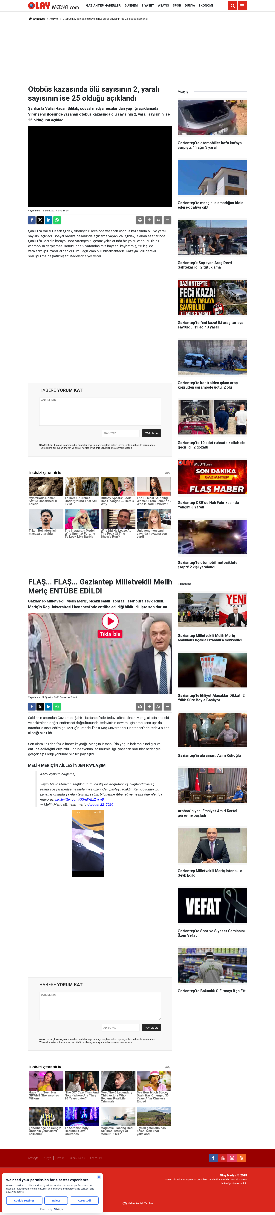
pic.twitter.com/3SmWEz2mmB (79, 799)
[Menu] (242, 6)
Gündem (131, 5)
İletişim (60, 1158)
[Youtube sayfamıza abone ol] (222, 1158)
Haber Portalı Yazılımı (140, 1203)
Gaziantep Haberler (103, 5)
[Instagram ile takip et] (232, 1158)
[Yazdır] (140, 220)
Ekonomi (206, 5)
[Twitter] (40, 220)
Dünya (190, 5)
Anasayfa (39, 18)
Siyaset (147, 5)
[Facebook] (32, 220)
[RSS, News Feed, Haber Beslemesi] (241, 1158)
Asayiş (163, 5)
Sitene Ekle (96, 1158)
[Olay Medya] (53, 5)
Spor (177, 5)
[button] (149, 220)
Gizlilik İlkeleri (77, 1158)
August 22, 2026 (100, 804)
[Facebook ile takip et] (213, 1158)
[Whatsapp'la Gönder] (57, 220)
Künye (47, 1158)
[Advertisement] (137, 52)
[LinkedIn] (48, 220)
